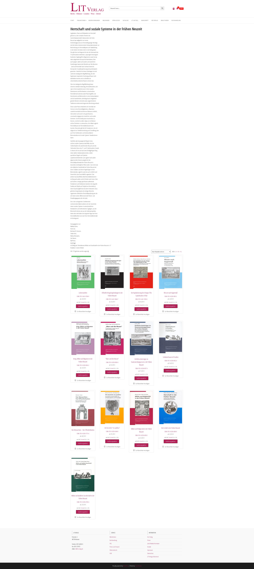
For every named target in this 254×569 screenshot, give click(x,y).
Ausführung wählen (83, 306)
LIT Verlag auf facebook (153, 557)
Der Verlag (155, 20)
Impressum (150, 550)
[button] (83, 311)
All (181, 252)
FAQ (111, 543)
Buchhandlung (176, 20)
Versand (83, 302)
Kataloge (125, 20)
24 (175, 252)
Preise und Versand (114, 547)
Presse (149, 540)
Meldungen (106, 20)
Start (72, 20)
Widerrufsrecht (113, 550)
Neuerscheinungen (94, 20)
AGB (111, 553)
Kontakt (149, 547)
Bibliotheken (165, 20)
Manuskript (145, 20)
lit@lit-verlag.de (79, 549)
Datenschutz (150, 553)
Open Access (116, 20)
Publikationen (81, 20)
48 (178, 252)
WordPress (125, 566)
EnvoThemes (138, 566)
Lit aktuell (134, 20)
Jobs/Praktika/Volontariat (153, 543)
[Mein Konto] (174, 8)
